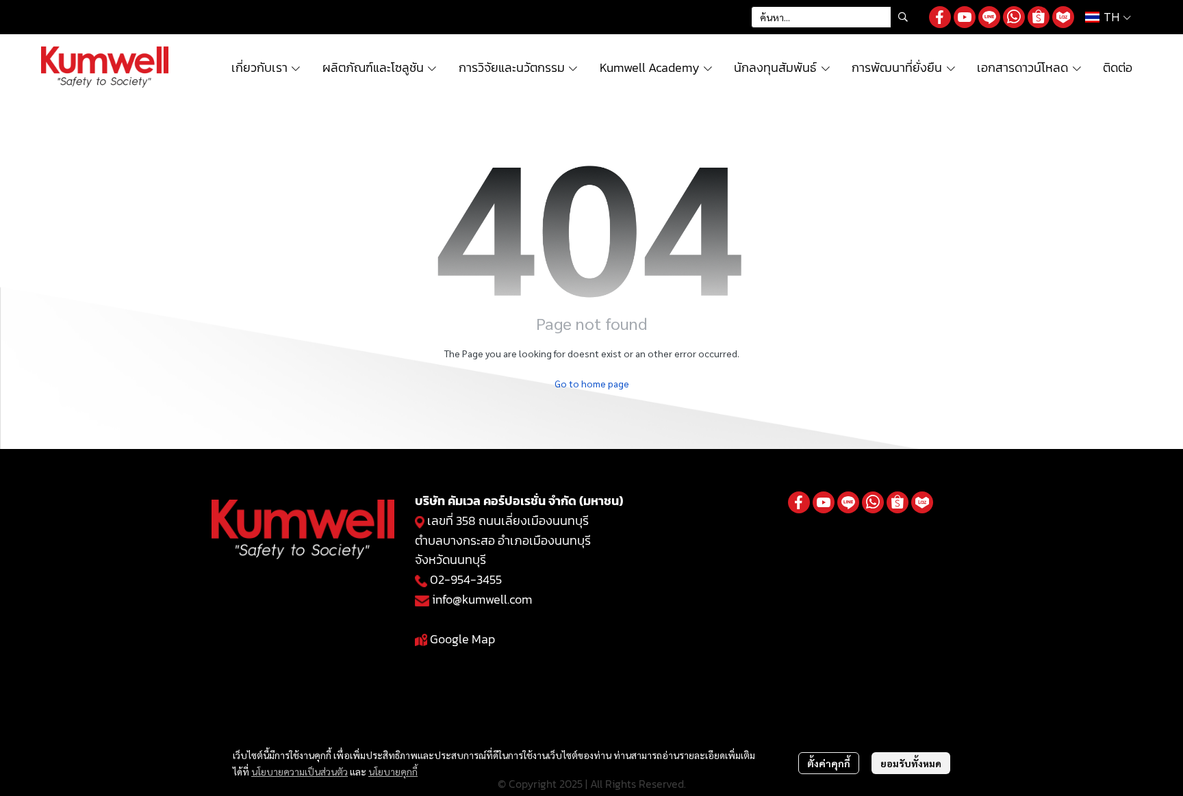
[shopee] (1039, 17)
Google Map (462, 639)
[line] (989, 17)
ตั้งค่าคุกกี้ (828, 763)
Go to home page (592, 383)
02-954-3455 (466, 579)
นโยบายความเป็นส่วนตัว (299, 771)
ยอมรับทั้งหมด (910, 763)
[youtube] (965, 17)
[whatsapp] (1014, 17)
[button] (833, 17)
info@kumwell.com (482, 599)
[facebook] (940, 17)
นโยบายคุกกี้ (393, 771)
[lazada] (1063, 17)
